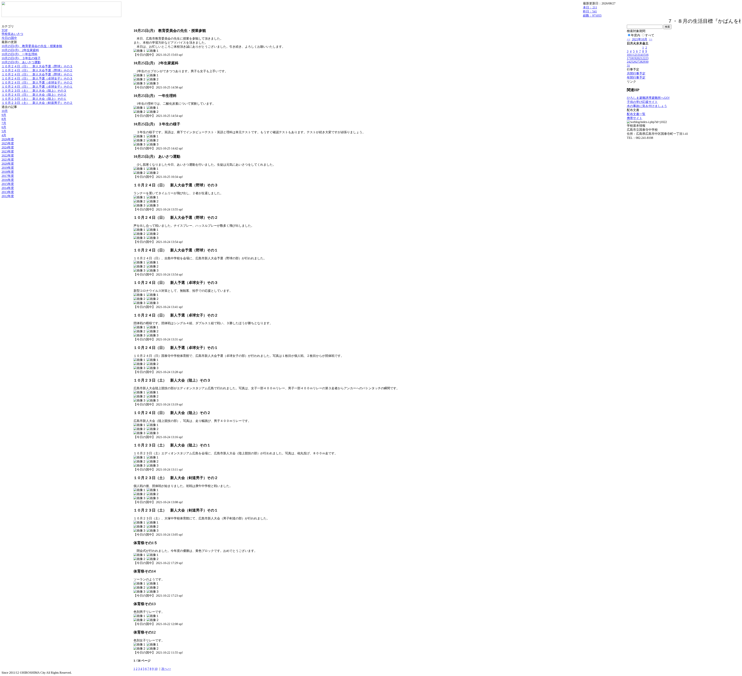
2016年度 (8, 180)
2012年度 (8, 196)
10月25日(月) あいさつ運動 (21, 62)
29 (643, 61)
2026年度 (8, 139)
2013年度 (8, 192)
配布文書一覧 (636, 114)
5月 (4, 131)
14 (640, 54)
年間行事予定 (636, 77)
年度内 (635, 35)
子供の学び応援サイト (642, 101)
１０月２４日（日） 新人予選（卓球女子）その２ (37, 82)
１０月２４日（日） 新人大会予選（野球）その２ (37, 70)
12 (634, 54)
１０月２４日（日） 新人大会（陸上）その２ (34, 94)
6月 (4, 127)
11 (631, 54)
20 (637, 58)
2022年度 (8, 155)
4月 (4, 135)
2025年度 (8, 143)
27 (637, 61)
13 (637, 54)
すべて (649, 35)
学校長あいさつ (12, 34)
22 (643, 58)
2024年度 (8, 147)
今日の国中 (9, 38)
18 (631, 58)
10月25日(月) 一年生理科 (19, 54)
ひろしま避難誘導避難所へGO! (648, 97)
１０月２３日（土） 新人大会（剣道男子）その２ (37, 102)
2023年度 (8, 151)
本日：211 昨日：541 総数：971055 (592, 11)
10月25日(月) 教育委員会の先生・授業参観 (32, 46)
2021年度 (8, 159)
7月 (4, 123)
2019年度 (8, 167)
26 (634, 61)
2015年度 (8, 184)
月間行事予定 (636, 73)
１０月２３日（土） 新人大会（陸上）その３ (34, 90)
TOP (5, 30)
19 (634, 58)
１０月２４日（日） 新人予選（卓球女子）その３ (37, 78)
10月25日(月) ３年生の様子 (21, 58)
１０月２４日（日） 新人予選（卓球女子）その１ (37, 86)
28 (640, 61)
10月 (5, 111)
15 (643, 54)
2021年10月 (639, 39)
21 (640, 58)
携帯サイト (634, 118)
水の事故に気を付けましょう (647, 106)
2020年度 (8, 163)
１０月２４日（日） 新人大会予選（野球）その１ (37, 74)
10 (155, 668)
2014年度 (8, 188)
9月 (4, 115)
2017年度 (8, 175)
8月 (4, 119)
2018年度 (8, 171)
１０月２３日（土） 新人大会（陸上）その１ (34, 98)
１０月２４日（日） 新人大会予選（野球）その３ (37, 66)
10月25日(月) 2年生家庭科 (20, 50)
